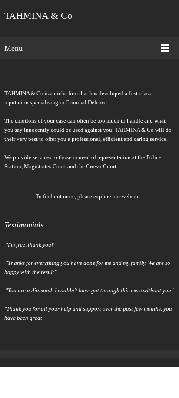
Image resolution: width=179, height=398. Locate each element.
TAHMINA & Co (38, 15)
